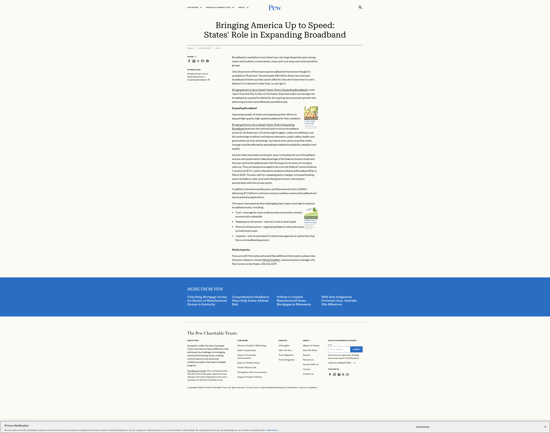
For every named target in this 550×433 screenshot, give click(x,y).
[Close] (545, 427)
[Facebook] (330, 374)
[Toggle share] (353, 54)
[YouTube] (347, 374)
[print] (207, 61)
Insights (283, 340)
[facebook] (189, 61)
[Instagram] (334, 374)
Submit (356, 349)
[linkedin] (194, 61)
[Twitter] (343, 374)
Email (330, 345)
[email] (202, 61)
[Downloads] (361, 54)
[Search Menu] (360, 7)
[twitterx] (198, 61)
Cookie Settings (422, 426)
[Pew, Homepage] (275, 7)
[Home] (212, 333)
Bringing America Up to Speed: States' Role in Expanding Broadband (269, 89)
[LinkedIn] (339, 374)
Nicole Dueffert (271, 259)
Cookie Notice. (272, 430)
